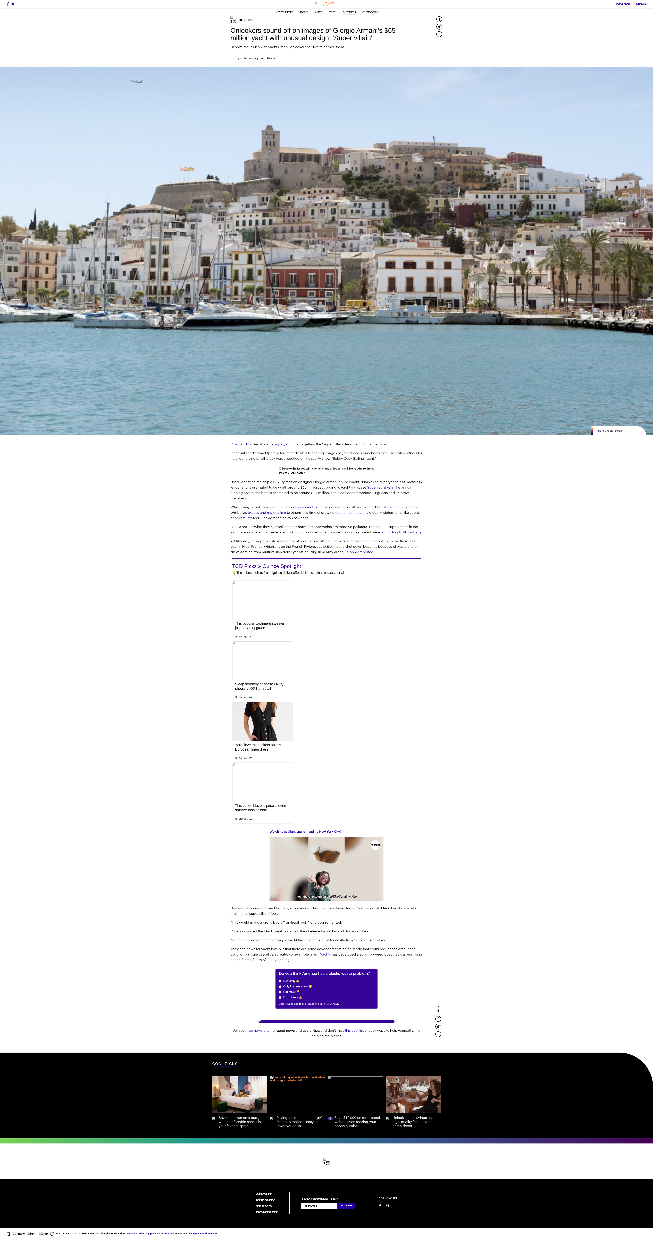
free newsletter (259, 1031)
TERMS (264, 1206)
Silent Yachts (320, 954)
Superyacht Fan (380, 487)
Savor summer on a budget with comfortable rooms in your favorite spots (241, 1122)
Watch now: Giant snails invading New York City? (306, 831)
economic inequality (351, 513)
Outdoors (370, 12)
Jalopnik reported (359, 552)
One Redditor (241, 444)
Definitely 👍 (291, 981)
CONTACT (267, 1212)
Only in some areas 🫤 (297, 986)
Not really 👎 (291, 992)
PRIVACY (265, 1200)
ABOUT (264, 1194)
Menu (641, 4)
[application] (326, 869)
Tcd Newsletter (319, 1198)
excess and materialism (267, 513)
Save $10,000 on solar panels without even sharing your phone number (358, 1122)
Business (349, 12)
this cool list (354, 1031)
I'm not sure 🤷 (292, 997)
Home (304, 12)
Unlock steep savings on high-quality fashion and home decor (412, 1122)
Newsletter (284, 12)
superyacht (283, 444)
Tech (332, 12)
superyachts (307, 507)
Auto (319, 12)
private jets (243, 518)
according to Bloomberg (401, 532)
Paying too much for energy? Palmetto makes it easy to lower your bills (300, 1122)
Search (623, 4)
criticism (388, 507)
